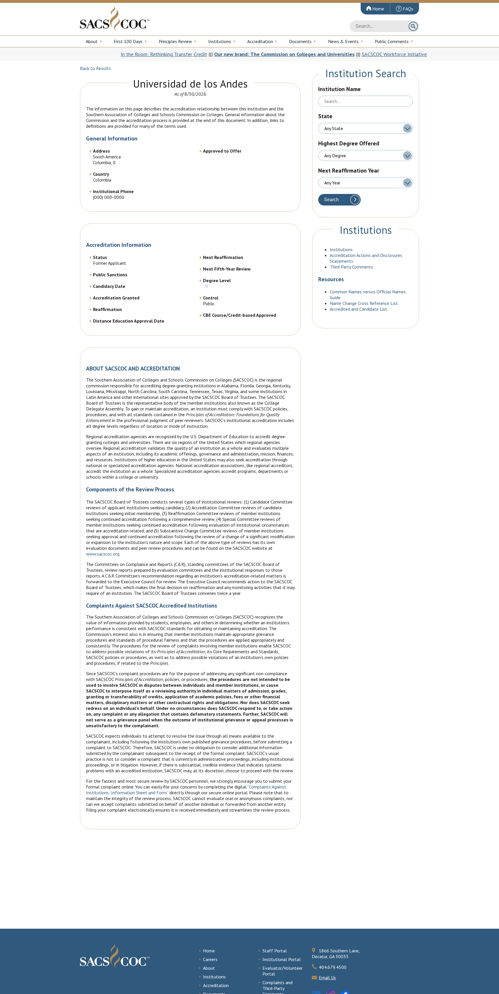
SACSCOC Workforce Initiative (357, 54)
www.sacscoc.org (102, 554)
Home (377, 9)
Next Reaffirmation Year (348, 170)
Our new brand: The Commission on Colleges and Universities (247, 54)
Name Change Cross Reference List (364, 303)
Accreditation (260, 41)
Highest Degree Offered (348, 143)
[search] (384, 26)
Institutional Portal (281, 959)
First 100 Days (128, 41)
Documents (300, 41)
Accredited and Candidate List (358, 309)
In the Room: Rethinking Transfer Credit (127, 54)
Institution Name (339, 89)
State (325, 116)
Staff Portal (274, 951)
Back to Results (95, 68)
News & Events (343, 41)
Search (413, 26)
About (92, 41)
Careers (210, 959)
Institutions (219, 41)
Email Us (327, 977)
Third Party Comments (351, 267)
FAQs (407, 9)
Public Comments (392, 41)
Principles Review (175, 41)
